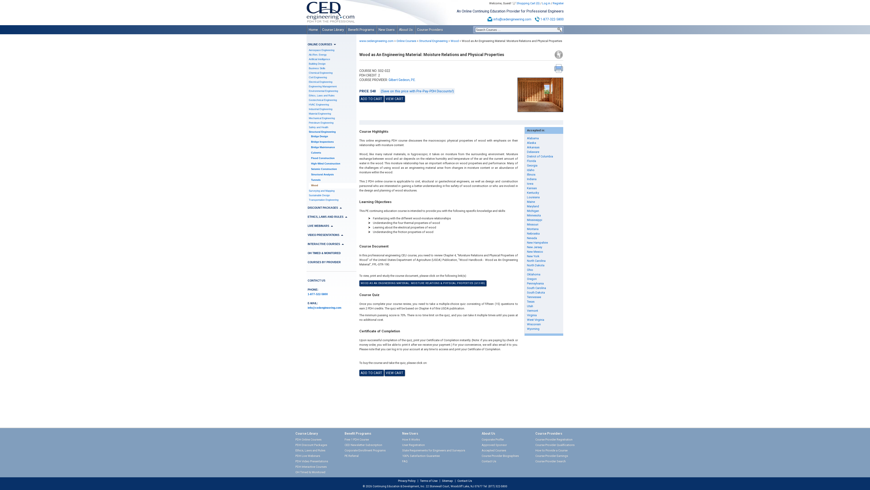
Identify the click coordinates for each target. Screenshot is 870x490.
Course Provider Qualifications (555, 445)
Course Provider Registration (554, 439)
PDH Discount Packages (311, 445)
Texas (530, 301)
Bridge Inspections (322, 141)
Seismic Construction (324, 169)
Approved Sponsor (494, 445)
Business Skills (317, 68)
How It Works (411, 439)
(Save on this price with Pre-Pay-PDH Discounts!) (417, 91)
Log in (546, 3)
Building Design (317, 63)
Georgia (532, 165)
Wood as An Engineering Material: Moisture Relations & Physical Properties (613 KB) (423, 283)
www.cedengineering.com (376, 41)
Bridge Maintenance (323, 147)
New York (533, 256)
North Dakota (535, 265)
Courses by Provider (324, 262)
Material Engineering (320, 113)
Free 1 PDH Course (357, 439)
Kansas (532, 188)
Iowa (530, 183)
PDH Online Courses (308, 439)
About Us (406, 30)
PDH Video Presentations (311, 461)
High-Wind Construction (325, 163)
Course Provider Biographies (500, 456)
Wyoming (533, 329)
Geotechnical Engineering (323, 100)
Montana (533, 229)
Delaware (533, 152)
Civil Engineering (318, 77)
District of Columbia (540, 156)
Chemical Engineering (321, 72)
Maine (531, 201)
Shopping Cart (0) (528, 3)
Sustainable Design (319, 195)
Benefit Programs (361, 30)
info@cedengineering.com (512, 19)
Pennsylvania (535, 283)
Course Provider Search (550, 461)
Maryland (533, 206)
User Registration (413, 445)
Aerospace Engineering (321, 50)
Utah (530, 306)
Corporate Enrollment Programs (365, 450)
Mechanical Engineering (322, 118)
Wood (314, 185)
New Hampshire (537, 242)
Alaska (531, 143)
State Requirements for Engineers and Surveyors (433, 450)
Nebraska (533, 233)
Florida (531, 161)
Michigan (533, 211)
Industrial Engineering (320, 109)
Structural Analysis (322, 174)
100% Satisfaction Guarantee (421, 456)
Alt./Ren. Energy (318, 54)
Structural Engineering (322, 131)
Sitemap (447, 481)
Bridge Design (319, 136)
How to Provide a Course (551, 450)
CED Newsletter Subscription (363, 445)
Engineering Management (323, 86)
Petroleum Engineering (321, 122)
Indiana (531, 179)
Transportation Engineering (323, 199)
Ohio (530, 270)
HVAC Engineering (319, 104)
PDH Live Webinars (307, 456)
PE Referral (352, 456)
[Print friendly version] (558, 68)
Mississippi (534, 220)
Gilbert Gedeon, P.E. (402, 80)
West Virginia (535, 319)
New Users (387, 30)
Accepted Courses (494, 450)
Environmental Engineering (323, 91)
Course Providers (430, 30)
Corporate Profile (493, 439)
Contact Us (316, 280)
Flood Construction (323, 158)
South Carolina (536, 288)
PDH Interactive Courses (311, 466)
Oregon (532, 279)
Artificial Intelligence (319, 59)
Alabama (533, 138)
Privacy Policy (407, 481)
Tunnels (316, 180)
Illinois (531, 174)
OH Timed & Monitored (324, 253)
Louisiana (533, 197)
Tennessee (534, 297)
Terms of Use (428, 481)
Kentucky (533, 192)
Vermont (532, 310)
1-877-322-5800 (552, 19)
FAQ (405, 461)
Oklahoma (533, 274)
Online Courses (406, 41)
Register (558, 3)
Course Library (333, 30)
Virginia (532, 315)
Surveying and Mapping (322, 190)
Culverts (316, 152)
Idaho (530, 170)
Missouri (532, 224)
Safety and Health (318, 127)
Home (313, 30)
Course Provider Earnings (551, 456)
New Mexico (535, 251)
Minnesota (534, 215)
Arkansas (533, 147)
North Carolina (536, 260)
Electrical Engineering (320, 82)
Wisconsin (534, 324)
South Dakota (536, 292)
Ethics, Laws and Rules (322, 95)
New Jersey (534, 247)
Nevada (532, 238)
